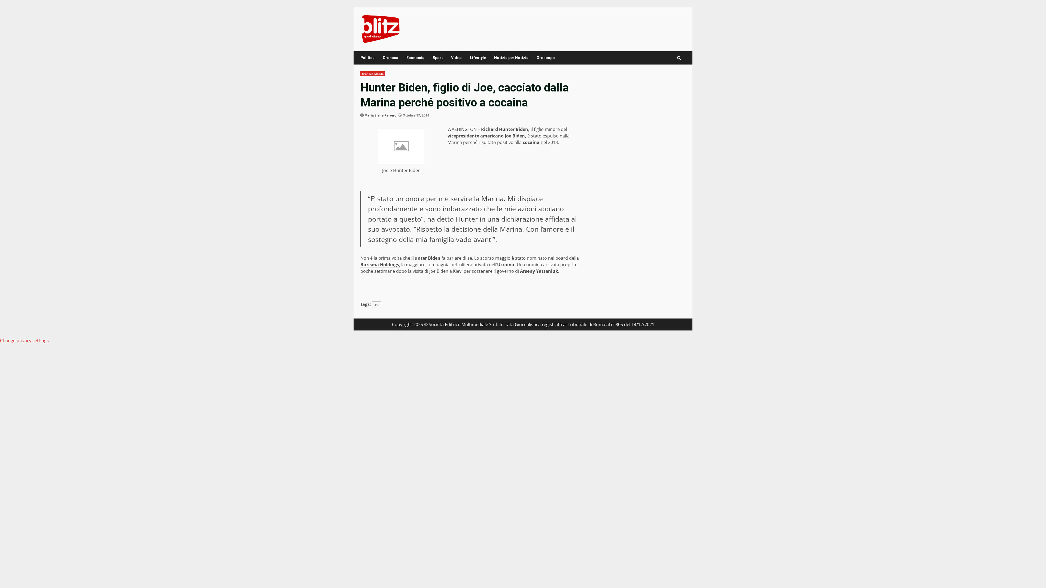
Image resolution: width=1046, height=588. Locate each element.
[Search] (679, 58)
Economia (415, 58)
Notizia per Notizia (511, 58)
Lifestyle (478, 58)
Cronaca (390, 58)
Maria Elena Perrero (380, 115)
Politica (367, 58)
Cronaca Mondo (373, 74)
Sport (438, 58)
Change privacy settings (24, 341)
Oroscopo (546, 58)
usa (376, 304)
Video (456, 58)
